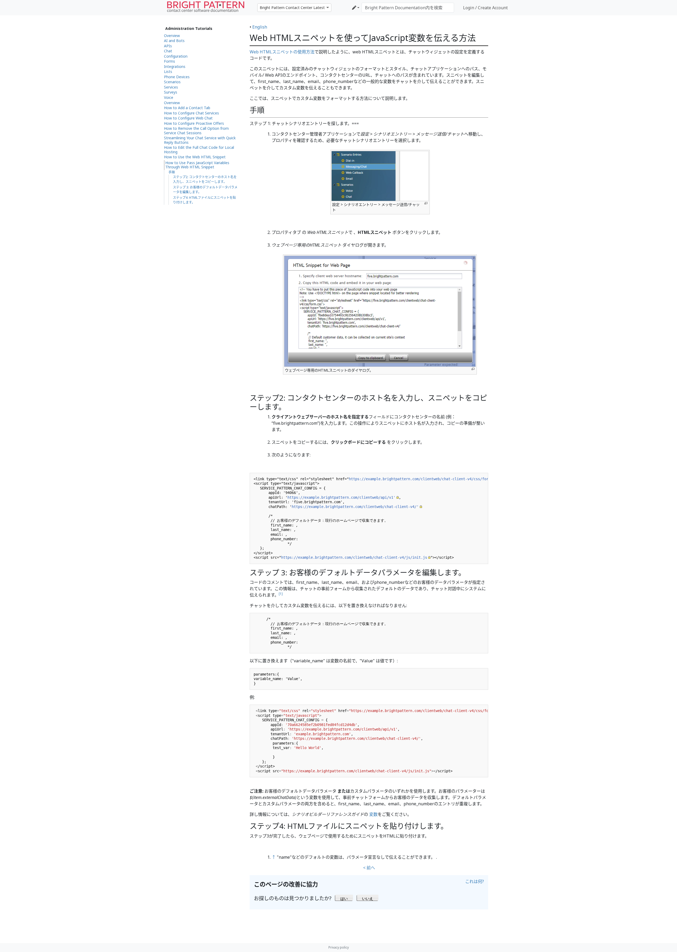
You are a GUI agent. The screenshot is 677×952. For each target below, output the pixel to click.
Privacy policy (338, 947)
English (259, 27)
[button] (344, 897)
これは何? (474, 881)
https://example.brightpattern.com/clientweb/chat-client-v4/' (355, 507)
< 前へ (369, 868)
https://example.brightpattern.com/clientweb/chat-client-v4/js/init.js (354, 557)
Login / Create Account (485, 8)
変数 (373, 814)
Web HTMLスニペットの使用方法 (282, 52)
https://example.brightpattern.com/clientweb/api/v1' (341, 497)
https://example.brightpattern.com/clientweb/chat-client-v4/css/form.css (424, 479)
